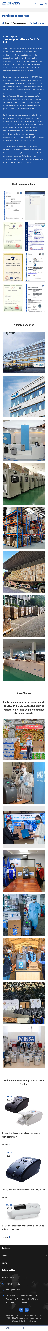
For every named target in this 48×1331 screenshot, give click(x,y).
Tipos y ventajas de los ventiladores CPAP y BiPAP (23, 1189)
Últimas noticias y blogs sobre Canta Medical (24, 1082)
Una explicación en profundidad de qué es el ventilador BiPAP (21, 1135)
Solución (5, 1255)
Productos (6, 1248)
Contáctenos (9, 1277)
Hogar (7, 23)
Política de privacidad (28, 1321)
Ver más (5, 1145)
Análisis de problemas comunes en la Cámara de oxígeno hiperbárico (23, 1227)
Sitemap (15, 1321)
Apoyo (4, 1263)
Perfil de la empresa (37, 23)
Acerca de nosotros (20, 23)
